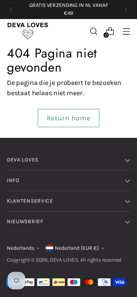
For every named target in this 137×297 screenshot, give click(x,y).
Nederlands (20, 248)
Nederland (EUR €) (77, 248)
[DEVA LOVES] (28, 31)
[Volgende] (125, 9)
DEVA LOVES (64, 260)
